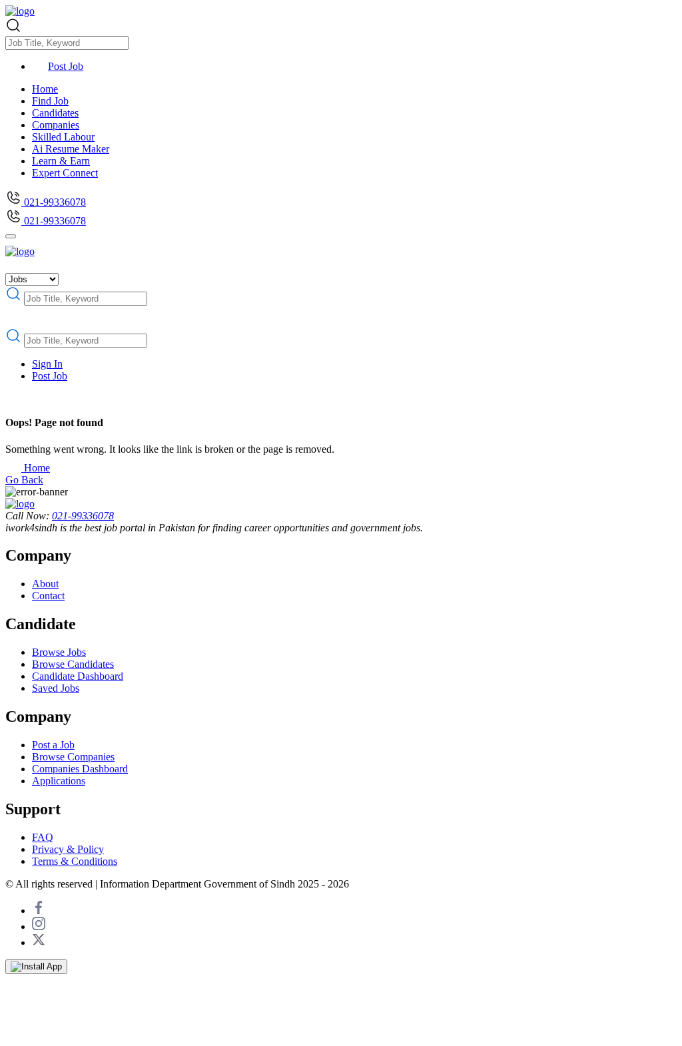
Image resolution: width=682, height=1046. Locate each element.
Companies (55, 125)
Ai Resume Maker (70, 148)
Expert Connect (65, 172)
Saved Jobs (55, 688)
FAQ (42, 837)
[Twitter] (38, 942)
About (45, 583)
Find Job (50, 101)
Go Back (24, 479)
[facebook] (38, 910)
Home (45, 89)
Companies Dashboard (80, 768)
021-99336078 (53, 202)
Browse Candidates (73, 664)
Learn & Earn (61, 160)
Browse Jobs (59, 652)
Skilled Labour (63, 136)
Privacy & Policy (68, 849)
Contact (48, 595)
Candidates (55, 113)
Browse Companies (73, 756)
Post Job (65, 66)
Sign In (47, 364)
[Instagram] (38, 926)
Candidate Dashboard (77, 676)
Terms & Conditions (74, 861)
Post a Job (53, 744)
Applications (58, 780)
